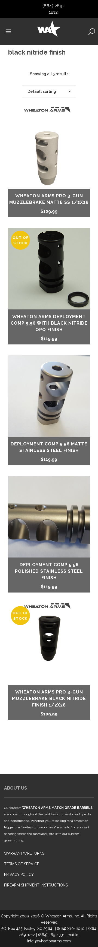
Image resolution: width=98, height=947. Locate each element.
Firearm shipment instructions (36, 885)
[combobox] (49, 91)
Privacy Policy (19, 874)
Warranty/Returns (24, 853)
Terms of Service (21, 864)
